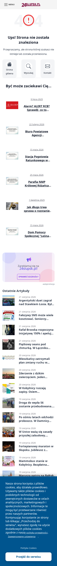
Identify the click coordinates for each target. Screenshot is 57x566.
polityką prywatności (37, 532)
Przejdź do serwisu (28, 556)
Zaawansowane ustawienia (21, 536)
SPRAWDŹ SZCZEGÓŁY (28, 276)
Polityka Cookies (29, 548)
